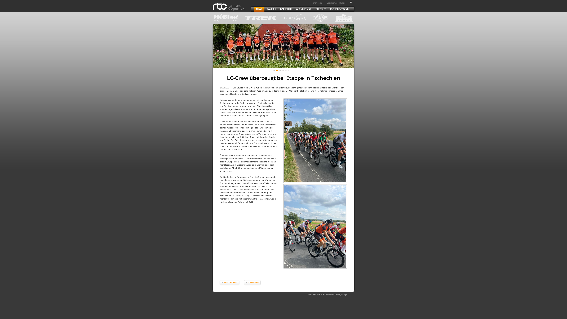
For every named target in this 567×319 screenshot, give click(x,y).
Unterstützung (339, 9)
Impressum (317, 3)
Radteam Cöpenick (229, 7)
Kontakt (321, 9)
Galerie (271, 9)
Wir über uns (303, 9)
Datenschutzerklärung (336, 3)
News (259, 9)
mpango (344, 295)
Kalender (286, 9)
